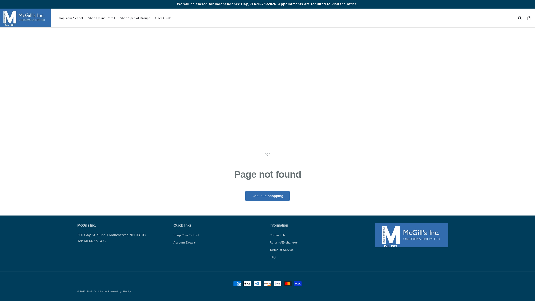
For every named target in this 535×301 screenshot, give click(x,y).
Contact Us (277, 235)
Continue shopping (267, 196)
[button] (70, 18)
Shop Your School (186, 235)
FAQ (273, 257)
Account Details (184, 242)
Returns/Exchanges (284, 242)
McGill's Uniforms (97, 291)
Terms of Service (282, 249)
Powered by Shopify (119, 291)
